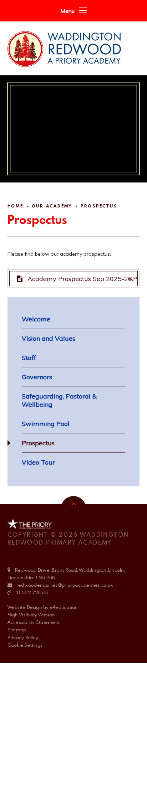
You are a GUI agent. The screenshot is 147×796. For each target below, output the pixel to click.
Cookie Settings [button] (25, 645)
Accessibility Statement (33, 622)
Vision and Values (48, 338)
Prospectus (99, 206)
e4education (64, 607)
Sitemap (16, 629)
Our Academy (52, 206)
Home (15, 206)
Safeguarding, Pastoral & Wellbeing (59, 400)
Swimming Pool (46, 424)
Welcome (36, 319)
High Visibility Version (31, 614)
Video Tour (38, 462)
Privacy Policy (22, 637)
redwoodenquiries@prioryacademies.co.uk (64, 585)
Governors (37, 377)
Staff (29, 358)
